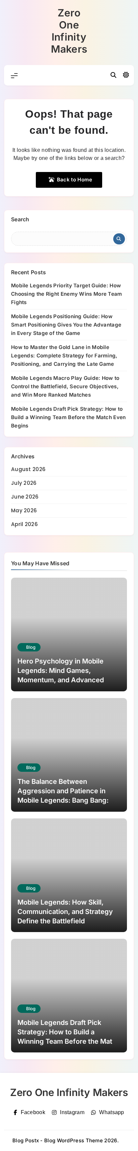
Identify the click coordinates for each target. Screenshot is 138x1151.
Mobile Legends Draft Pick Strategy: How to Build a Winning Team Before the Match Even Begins (68, 417)
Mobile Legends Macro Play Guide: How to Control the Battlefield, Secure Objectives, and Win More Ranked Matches (65, 386)
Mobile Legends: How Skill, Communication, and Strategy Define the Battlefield (65, 911)
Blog (31, 647)
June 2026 (25, 497)
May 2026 (24, 510)
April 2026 (24, 524)
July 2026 (24, 483)
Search (20, 219)
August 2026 (28, 469)
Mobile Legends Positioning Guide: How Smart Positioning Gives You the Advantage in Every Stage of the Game (66, 324)
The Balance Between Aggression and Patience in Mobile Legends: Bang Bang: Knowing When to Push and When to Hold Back (63, 800)
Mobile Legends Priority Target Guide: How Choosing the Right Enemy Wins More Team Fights (66, 293)
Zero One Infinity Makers (69, 31)
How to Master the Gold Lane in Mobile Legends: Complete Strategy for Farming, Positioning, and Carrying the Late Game (64, 355)
